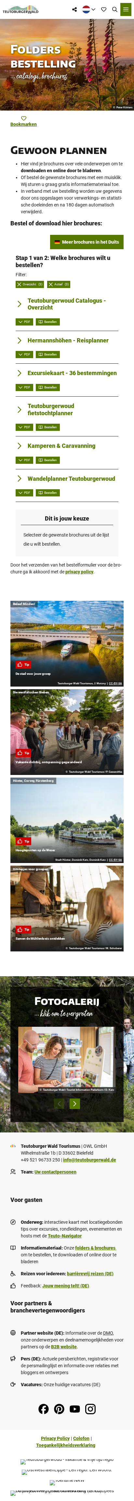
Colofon (81, 1438)
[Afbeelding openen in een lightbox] (67, 1060)
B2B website (64, 1346)
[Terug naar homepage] (21, 9)
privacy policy (79, 571)
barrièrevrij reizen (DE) (90, 1273)
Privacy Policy (55, 1438)
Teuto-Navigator (65, 1235)
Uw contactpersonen (55, 1172)
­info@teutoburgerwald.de (89, 1159)
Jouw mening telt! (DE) (65, 1285)
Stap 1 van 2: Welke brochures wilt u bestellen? (63, 261)
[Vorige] (59, 1104)
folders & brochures (95, 1248)
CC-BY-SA (115, 683)
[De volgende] (75, 1104)
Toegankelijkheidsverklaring (65, 1445)
